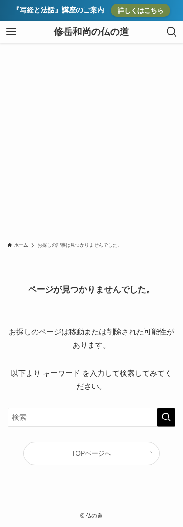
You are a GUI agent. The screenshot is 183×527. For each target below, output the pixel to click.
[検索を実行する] (166, 417)
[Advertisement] (91, 139)
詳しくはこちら (141, 10)
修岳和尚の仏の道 (91, 32)
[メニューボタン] (11, 32)
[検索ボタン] (171, 32)
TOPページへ (91, 453)
